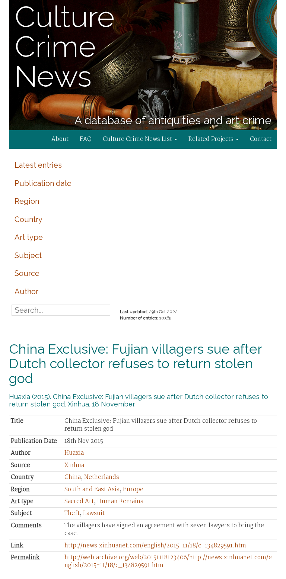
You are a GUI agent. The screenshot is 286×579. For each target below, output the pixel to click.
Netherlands (101, 477)
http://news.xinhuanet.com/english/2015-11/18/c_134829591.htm (155, 545)
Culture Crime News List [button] (138, 139)
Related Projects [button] (211, 139)
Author (26, 291)
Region (27, 201)
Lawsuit (94, 513)
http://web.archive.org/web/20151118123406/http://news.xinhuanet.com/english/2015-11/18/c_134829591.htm (168, 561)
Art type (29, 237)
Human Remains (120, 501)
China (72, 477)
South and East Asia (92, 489)
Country (28, 219)
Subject (28, 255)
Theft (72, 513)
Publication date (43, 183)
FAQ (86, 139)
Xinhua (74, 465)
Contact (260, 139)
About (60, 139)
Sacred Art (79, 501)
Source (27, 273)
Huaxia (74, 453)
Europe (133, 489)
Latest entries (38, 165)
